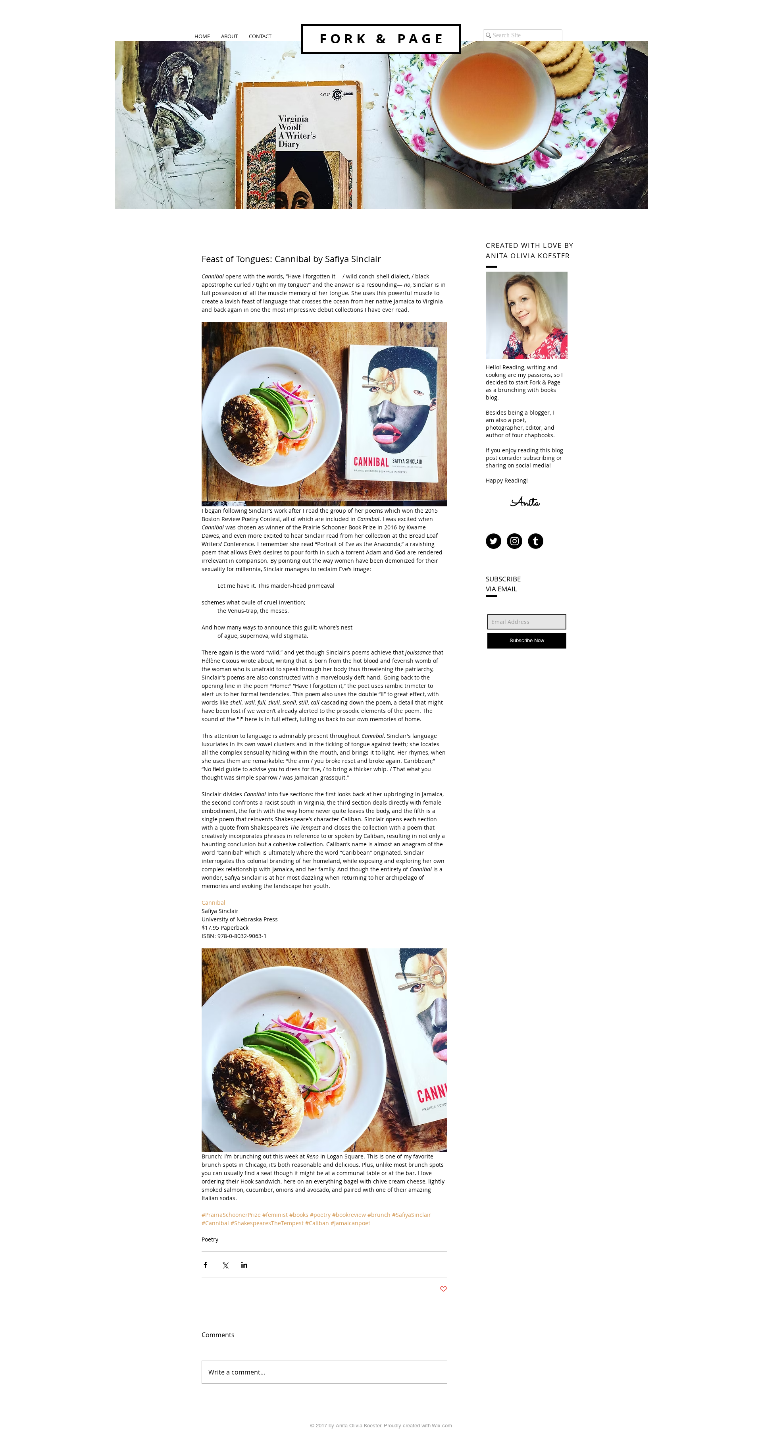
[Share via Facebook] (205, 1264)
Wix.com (442, 1426)
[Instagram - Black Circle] (514, 541)
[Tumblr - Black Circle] (535, 541)
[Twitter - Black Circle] (493, 541)
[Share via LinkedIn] (244, 1264)
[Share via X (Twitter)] (225, 1264)
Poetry (210, 1239)
